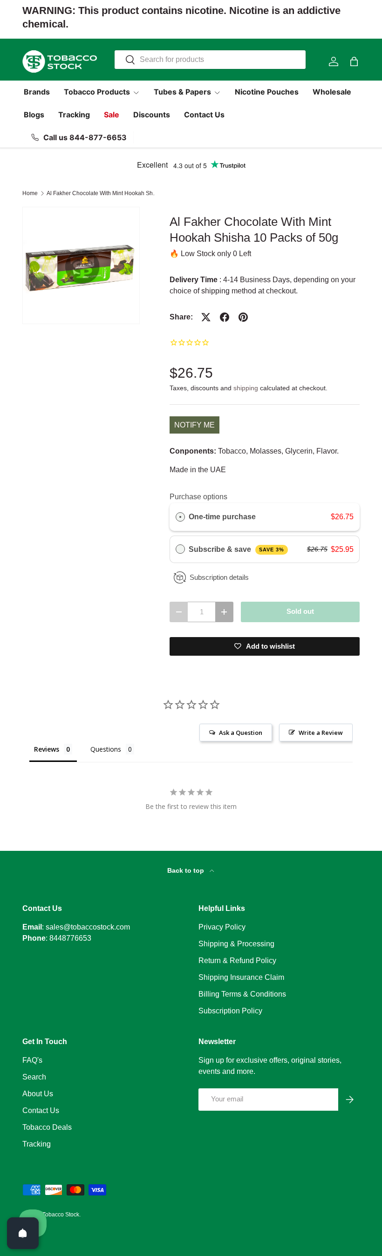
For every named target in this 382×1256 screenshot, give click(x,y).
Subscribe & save (236, 549)
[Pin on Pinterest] (243, 317)
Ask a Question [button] (240, 732)
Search (34, 1077)
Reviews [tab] (46, 749)
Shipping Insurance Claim (241, 977)
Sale (111, 114)
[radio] (180, 517)
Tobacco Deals (47, 1127)
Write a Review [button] (321, 732)
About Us (37, 1094)
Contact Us (204, 114)
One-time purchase (222, 517)
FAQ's (32, 1060)
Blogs (34, 114)
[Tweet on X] (206, 317)
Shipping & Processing (236, 944)
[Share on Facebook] (224, 317)
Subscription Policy (230, 1011)
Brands (37, 91)
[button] (354, 61)
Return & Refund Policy (237, 960)
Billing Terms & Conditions (242, 994)
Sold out (300, 611)
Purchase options (198, 497)
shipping (245, 388)
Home (30, 193)
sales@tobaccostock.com (88, 927)
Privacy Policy (222, 927)
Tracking (74, 114)
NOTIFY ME (194, 425)
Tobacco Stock (60, 1214)
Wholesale (332, 91)
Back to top (186, 870)
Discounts (151, 114)
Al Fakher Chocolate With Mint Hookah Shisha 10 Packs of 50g (102, 193)
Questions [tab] (105, 749)
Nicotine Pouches (267, 91)
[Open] (23, 1233)
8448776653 (70, 938)
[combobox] (210, 59)
